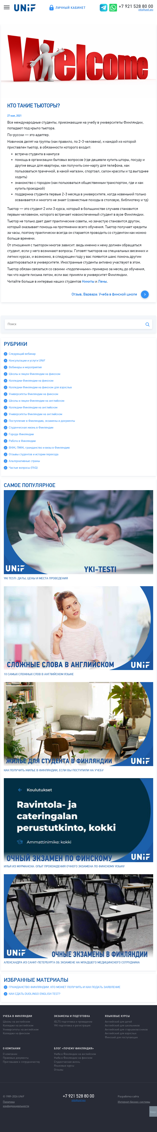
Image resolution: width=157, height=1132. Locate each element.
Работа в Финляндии (22, 441)
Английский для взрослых (120, 1033)
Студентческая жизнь (67, 1061)
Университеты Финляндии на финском (33, 394)
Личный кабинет (71, 8)
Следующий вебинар (22, 354)
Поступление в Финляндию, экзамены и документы (42, 421)
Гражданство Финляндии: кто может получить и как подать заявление (64, 987)
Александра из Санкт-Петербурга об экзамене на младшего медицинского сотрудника (72, 962)
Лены (102, 281)
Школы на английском (16, 1021)
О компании (10, 1053)
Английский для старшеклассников (126, 1029)
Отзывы (58, 1069)
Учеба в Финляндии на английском (75, 1053)
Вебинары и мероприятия (25, 367)
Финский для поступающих (121, 1037)
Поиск (148, 324)
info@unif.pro (145, 9)
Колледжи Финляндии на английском (33, 407)
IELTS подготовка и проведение (73, 1021)
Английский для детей (118, 1021)
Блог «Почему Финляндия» (74, 1048)
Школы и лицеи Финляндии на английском (36, 401)
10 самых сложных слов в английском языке (39, 674)
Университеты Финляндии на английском (35, 414)
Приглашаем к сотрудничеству (21, 1061)
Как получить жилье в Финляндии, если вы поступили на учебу (54, 770)
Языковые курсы (64, 1065)
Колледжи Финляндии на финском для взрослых (40, 387)
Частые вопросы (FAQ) (23, 468)
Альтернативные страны (24, 461)
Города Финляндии (21, 434)
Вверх (153, 1112)
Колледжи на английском (18, 1025)
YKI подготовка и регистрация (72, 1025)
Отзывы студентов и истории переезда (33, 454)
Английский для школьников (122, 1025)
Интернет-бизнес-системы (134, 1101)
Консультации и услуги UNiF (27, 360)
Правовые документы (16, 1057)
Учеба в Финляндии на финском (73, 1057)
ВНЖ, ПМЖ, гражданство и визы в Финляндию (39, 448)
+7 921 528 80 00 (136, 6)
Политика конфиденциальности (16, 1104)
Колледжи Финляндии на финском (31, 381)
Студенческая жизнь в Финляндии (31, 427)
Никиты (88, 281)
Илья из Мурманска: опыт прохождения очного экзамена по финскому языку (64, 866)
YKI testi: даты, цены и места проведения (36, 578)
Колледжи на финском (16, 1033)
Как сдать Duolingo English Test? (34, 994)
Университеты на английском (20, 1029)
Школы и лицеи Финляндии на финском (34, 374)
